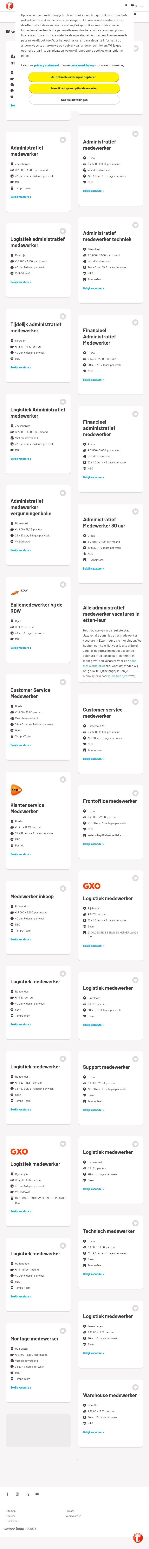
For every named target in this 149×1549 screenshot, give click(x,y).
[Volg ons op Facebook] (7, 1494)
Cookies (11, 1515)
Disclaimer (12, 1521)
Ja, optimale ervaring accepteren (73, 77)
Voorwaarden (73, 1515)
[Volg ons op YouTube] (37, 1494)
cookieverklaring (82, 65)
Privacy (70, 1510)
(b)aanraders (111, 681)
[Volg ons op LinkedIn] (27, 1494)
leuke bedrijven (118, 676)
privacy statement (46, 65)
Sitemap (11, 1510)
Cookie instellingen (74, 99)
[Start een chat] (138, 1538)
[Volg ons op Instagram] (17, 1494)
